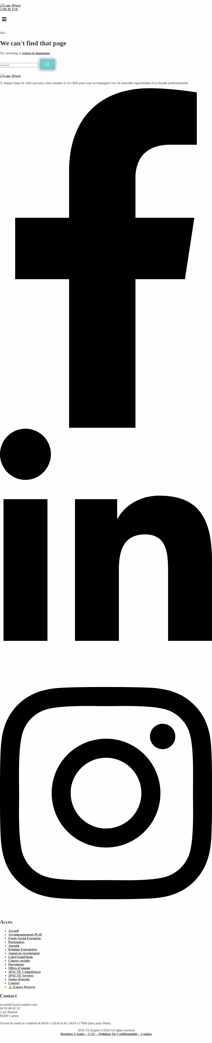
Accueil (13, 931)
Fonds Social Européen (24, 938)
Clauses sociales (19, 960)
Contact (13, 983)
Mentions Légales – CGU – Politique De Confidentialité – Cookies (106, 1034)
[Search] (47, 64)
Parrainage (16, 964)
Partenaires (16, 942)
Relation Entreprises (22, 949)
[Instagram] (106, 913)
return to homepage (36, 53)
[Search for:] (19, 65)
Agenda (13, 945)
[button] (106, 19)
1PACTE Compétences (24, 972)
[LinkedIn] (106, 670)
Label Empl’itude (20, 957)
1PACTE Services (21, 975)
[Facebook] (106, 426)
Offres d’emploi (19, 968)
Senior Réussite (19, 979)
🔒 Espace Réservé (21, 987)
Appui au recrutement (24, 953)
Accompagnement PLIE (25, 934)
